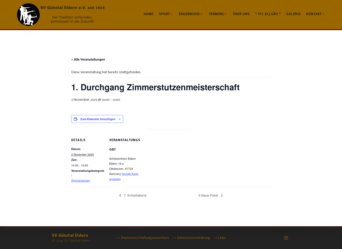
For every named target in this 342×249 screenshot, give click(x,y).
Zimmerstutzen (80, 180)
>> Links (219, 238)
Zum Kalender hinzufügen (97, 119)
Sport (164, 14)
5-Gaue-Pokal (209, 195)
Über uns (241, 14)
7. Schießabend (134, 195)
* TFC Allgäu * (268, 14)
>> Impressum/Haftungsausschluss (142, 238)
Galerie (293, 14)
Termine (216, 14)
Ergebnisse (189, 14)
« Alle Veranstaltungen (88, 59)
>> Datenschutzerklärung (191, 238)
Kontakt (314, 14)
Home (149, 14)
